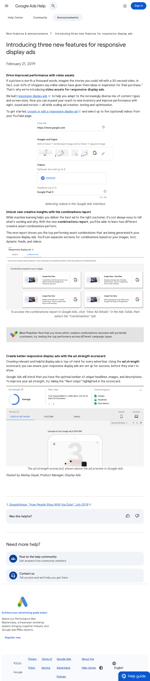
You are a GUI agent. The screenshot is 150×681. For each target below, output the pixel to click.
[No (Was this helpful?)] (137, 516)
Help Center (15, 17)
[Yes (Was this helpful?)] (127, 516)
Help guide (137, 676)
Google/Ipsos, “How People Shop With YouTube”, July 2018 (48, 504)
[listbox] (123, 668)
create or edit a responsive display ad (52, 111)
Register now (12, 637)
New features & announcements (27, 33)
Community (40, 17)
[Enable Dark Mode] (101, 667)
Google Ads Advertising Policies (64, 667)
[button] (6, 5)
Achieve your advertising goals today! (24, 612)
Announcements (67, 17)
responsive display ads (32, 96)
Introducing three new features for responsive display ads (93, 33)
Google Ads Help (30, 5)
